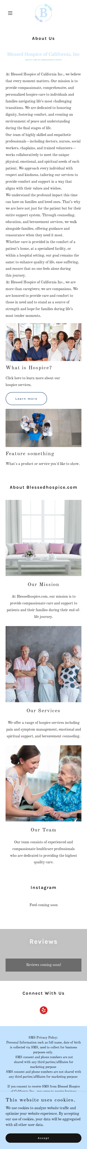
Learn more (26, 399)
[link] (43, 13)
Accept (43, 1137)
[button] (11, 13)
